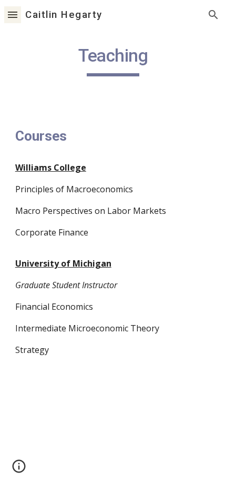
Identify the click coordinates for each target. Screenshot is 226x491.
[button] (12, 14)
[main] (113, 61)
